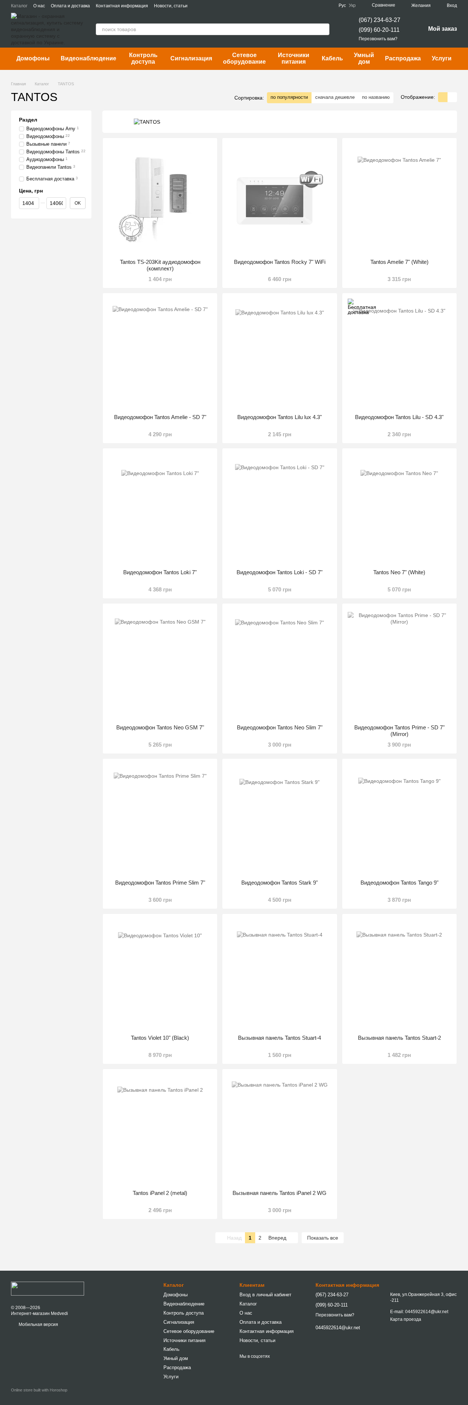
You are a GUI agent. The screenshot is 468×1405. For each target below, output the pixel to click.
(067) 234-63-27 (379, 20)
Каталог (19, 5)
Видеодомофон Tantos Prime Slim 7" (160, 882)
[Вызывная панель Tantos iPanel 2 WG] (279, 1129)
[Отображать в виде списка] (452, 97)
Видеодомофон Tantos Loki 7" (160, 572)
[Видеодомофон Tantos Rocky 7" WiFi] (279, 198)
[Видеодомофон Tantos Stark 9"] (279, 819)
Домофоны (33, 58)
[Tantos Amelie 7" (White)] (399, 198)
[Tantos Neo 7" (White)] (399, 509)
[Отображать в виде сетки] (443, 97)
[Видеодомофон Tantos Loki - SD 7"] (279, 509)
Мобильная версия (38, 1324)
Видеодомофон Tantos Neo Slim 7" (279, 727)
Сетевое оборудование (244, 58)
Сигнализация (191, 58)
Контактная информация (122, 5)
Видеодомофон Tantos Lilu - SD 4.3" (399, 417)
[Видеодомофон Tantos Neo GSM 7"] (160, 664)
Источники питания (293, 58)
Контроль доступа (143, 58)
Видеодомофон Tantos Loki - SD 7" (279, 572)
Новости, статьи (171, 5)
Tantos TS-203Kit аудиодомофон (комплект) (160, 265)
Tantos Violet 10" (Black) (160, 1038)
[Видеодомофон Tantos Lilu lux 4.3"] (279, 353)
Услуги (442, 58)
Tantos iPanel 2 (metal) (160, 1193)
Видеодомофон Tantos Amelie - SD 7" (160, 417)
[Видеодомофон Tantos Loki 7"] (160, 509)
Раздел (28, 120)
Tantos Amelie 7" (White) (399, 262)
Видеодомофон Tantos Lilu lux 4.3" (279, 417)
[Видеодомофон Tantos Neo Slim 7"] (279, 664)
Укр (352, 5)
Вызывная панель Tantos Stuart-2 (399, 1038)
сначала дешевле (335, 97)
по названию (376, 97)
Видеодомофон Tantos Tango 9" (399, 882)
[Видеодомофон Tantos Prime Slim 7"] (160, 819)
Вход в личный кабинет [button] (265, 1294)
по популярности (289, 97)
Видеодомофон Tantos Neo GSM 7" (160, 727)
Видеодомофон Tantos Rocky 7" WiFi (279, 262)
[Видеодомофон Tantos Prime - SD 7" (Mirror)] (399, 664)
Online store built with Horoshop (39, 1390)
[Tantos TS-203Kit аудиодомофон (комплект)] (160, 198)
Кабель (332, 58)
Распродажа (403, 58)
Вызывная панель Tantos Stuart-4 (279, 1038)
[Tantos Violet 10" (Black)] (160, 974)
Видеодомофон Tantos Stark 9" (279, 882)
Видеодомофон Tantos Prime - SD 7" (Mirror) (399, 730)
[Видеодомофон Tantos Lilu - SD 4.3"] (399, 353)
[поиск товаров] (323, 29)
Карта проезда (405, 1319)
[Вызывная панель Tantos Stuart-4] (279, 974)
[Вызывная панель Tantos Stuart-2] (399, 974)
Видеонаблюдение (88, 58)
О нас (39, 5)
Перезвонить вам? (378, 38)
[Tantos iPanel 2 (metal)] (160, 1129)
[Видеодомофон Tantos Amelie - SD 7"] (160, 353)
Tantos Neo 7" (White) (399, 572)
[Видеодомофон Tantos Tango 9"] (399, 819)
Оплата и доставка (70, 5)
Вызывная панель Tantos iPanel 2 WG (280, 1193)
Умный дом (364, 58)
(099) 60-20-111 (379, 30)
